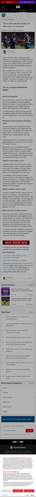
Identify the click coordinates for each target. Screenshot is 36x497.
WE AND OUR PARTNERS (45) (11, 472)
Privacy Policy (4, 495)
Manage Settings (7, 491)
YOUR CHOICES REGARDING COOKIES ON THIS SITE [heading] (17, 458)
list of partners (6, 484)
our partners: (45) (11, 473)
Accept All (29, 491)
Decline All (18, 491)
